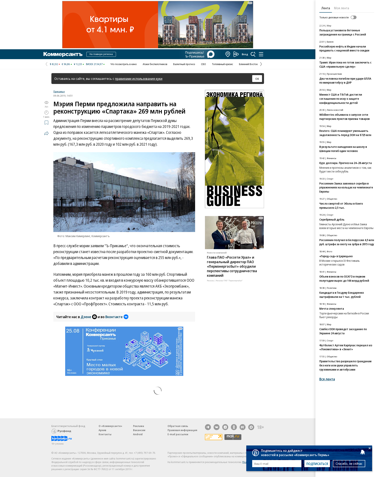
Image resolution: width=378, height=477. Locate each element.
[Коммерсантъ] (63, 54)
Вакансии (139, 430)
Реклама (138, 426)
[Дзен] (225, 427)
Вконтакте (114, 316)
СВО (203, 64)
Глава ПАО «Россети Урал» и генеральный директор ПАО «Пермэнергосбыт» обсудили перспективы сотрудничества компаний (232, 266)
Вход (245, 54)
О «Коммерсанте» (110, 426)
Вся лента (327, 379)
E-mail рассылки (178, 434)
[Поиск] (253, 54)
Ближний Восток (248, 64)
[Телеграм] (208, 427)
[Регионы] (228, 54)
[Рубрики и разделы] (261, 54)
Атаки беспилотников (155, 64)
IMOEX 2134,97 (94, 64)
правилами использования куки (138, 78)
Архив (102, 430)
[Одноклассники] (234, 427)
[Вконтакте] (217, 427)
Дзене (86, 316)
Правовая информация (182, 430)
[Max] (251, 427)
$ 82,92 (54, 64)
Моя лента (341, 8)
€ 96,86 (66, 64)
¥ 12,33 (78, 64)
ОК (257, 79)
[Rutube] (243, 427)
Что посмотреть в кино (123, 64)
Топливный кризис (222, 64)
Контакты (105, 434)
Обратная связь (178, 426)
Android (138, 434)
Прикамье (59, 91)
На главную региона (101, 54)
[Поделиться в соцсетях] (46, 133)
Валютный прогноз (184, 64)
